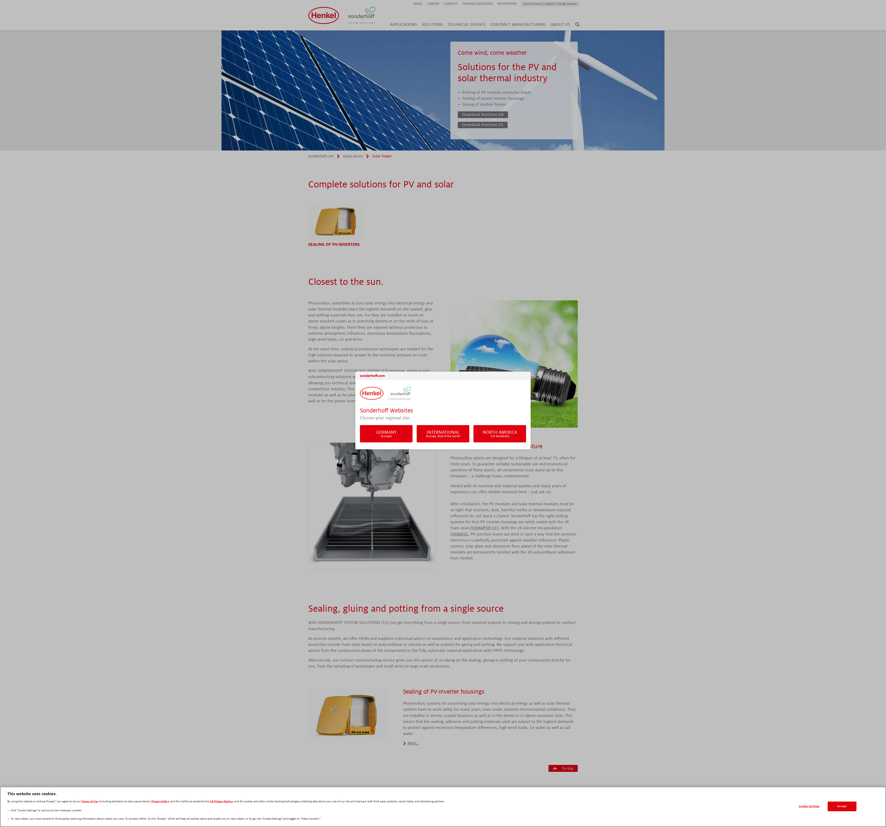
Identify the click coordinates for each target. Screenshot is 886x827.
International (443, 434)
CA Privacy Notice (221, 801)
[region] (443, 807)
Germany (386, 434)
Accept (842, 806)
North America (500, 434)
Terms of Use (89, 801)
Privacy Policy (160, 801)
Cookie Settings (809, 806)
